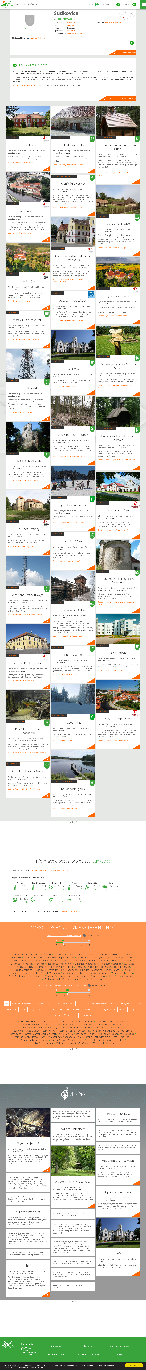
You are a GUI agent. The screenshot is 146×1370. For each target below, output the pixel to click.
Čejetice (48, 954)
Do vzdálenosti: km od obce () (61, 985)
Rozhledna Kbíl (123, 1021)
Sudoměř (51, 976)
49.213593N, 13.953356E (76, 33)
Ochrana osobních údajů (87, 1354)
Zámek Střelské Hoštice (27, 1036)
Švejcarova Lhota (77, 976)
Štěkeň (80, 972)
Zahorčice (79, 979)
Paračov (70, 966)
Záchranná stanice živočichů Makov (73, 1043)
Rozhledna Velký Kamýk (104, 1030)
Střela (130, 972)
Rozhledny (12, 381)
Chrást (80, 954)
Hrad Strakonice (39, 1021)
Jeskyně (87, 1009)
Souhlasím (134, 1365)
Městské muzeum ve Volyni (80, 1021)
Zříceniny (12, 453)
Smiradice (55, 972)
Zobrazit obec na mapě (26, 85)
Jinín (95, 957)
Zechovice (99, 979)
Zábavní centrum (13, 764)
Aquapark (57, 293)
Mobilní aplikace (56, 1354)
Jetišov (88, 957)
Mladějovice (52, 963)
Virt (118, 976)
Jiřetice (102, 957)
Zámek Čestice (99, 1027)
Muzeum (12, 312)
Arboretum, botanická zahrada (129, 1003)
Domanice (91, 954)
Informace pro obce (119, 1346)
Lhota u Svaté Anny (77, 960)
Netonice (116, 963)
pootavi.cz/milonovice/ (113, 23)
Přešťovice (53, 969)
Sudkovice (66, 13)
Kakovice (112, 957)
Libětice (93, 960)
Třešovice (92, 976)
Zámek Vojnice (58, 1040)
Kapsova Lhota (126, 957)
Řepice (107, 969)
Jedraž (79, 957)
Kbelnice (16, 960)
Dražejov (27, 957)
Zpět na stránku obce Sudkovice (123, 98)
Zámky (12, 137)
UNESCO (103, 503)
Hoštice (70, 957)
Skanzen (57, 602)
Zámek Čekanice (76, 1040)
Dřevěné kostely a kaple (106, 137)
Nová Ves (33, 38)
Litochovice (104, 960)
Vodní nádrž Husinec (103, 1043)
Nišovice (32, 966)
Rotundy (102, 571)
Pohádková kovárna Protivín (34, 1040)
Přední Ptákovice (121, 966)
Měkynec (128, 960)
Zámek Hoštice (21, 1021)
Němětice (105, 963)
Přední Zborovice (23, 969)
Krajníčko (36, 960)
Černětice (70, 954)
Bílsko (17, 954)
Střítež (12, 976)
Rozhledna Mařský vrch (105, 1036)
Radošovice (96, 969)
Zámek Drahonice (32, 1024)
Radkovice (84, 969)
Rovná (127, 969)
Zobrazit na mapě (20, 162)
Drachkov (125, 954)
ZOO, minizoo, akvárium (16, 722)
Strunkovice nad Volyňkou (31, 976)
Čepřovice (58, 954)
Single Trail (134, 1009)
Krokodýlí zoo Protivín (113, 1040)
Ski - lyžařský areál (59, 497)
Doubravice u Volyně (108, 954)
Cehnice (38, 954)
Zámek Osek (65, 1027)
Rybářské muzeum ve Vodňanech (57, 1036)
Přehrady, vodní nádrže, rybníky (64, 176)
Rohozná (117, 969)
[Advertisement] (73, 840)
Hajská (61, 957)
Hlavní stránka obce (128, 53)
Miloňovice (71, 23)
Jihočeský (70, 25)
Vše (6, 1003)
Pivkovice (80, 966)
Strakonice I (104, 972)
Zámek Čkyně (125, 1030)
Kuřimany (48, 960)
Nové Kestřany (56, 966)
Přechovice (105, 966)
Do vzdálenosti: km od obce (64, 935)
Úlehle (102, 976)
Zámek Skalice (127, 1033)
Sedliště (29, 972)
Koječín (26, 960)
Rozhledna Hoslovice (20, 1033)
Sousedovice (68, 972)
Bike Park (122, 1009)
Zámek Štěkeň (56, 1021)
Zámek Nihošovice (104, 1021)
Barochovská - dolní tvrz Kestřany (40, 1027)
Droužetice (39, 957)
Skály (37, 972)
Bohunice (27, 954)
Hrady (12, 204)
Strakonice (71, 30)
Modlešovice (66, 963)
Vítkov (125, 976)
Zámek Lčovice (50, 1030)
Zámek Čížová (93, 1040)
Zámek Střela (50, 1024)
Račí (62, 969)
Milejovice (15, 963)
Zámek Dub (115, 1027)
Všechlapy (49, 979)
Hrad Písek (124, 1036)
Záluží (89, 979)
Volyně (133, 976)
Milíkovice (27, 963)
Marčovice (117, 960)
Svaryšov (62, 976)
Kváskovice (60, 960)
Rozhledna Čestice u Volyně (27, 1030)
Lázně (57, 361)
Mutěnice (79, 963)
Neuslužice (128, 963)
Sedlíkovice (17, 972)
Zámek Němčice (82, 1027)
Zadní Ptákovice (64, 979)
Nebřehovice (92, 963)
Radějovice (71, 969)
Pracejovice (92, 966)
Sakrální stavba (58, 249)
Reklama (87, 1346)
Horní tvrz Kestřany (112, 1024)
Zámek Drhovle (65, 1033)
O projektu (55, 1346)
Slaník (45, 972)
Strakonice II (118, 972)
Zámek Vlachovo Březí (44, 1033)
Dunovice (51, 957)
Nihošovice (20, 966)
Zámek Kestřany (92, 1024)
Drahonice (16, 957)
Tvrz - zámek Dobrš (108, 1033)
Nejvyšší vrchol (58, 534)
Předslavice (40, 969)
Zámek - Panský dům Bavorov (75, 1030)
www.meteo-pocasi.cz (71, 911)
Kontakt (119, 1354)
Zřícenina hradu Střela (70, 1024)
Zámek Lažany (84, 1036)
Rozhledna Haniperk (85, 1033)
